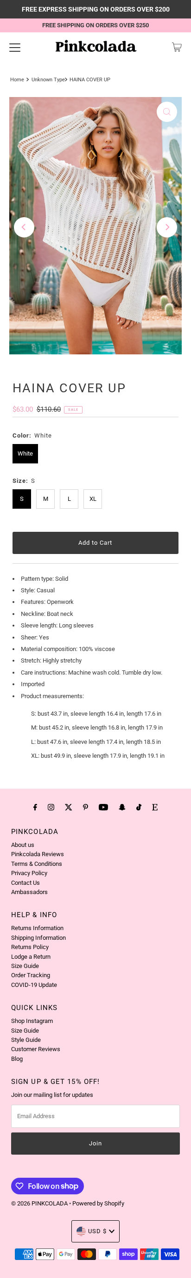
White (25, 453)
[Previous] (24, 227)
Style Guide (26, 1039)
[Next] (167, 227)
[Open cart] (176, 47)
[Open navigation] (14, 47)
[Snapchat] (122, 807)
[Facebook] (35, 807)
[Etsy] (155, 807)
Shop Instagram (32, 1020)
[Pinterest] (85, 807)
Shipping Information (38, 937)
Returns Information (37, 928)
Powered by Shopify (98, 1203)
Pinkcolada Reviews (37, 854)
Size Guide (25, 965)
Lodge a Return (31, 956)
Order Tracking (30, 975)
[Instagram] (51, 807)
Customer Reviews (35, 1049)
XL (92, 498)
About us (22, 844)
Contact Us (25, 882)
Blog (17, 1058)
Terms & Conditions (36, 863)
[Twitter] (68, 807)
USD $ (97, 1231)
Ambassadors (29, 892)
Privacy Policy (29, 873)
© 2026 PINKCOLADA (40, 1203)
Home (17, 79)
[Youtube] (103, 807)
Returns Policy (30, 946)
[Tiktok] (138, 807)
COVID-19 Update (34, 984)
